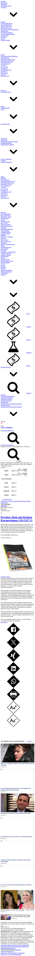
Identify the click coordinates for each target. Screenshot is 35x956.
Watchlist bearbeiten (6, 401)
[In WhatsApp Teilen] (13, 687)
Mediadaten (18, 950)
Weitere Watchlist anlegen (8, 396)
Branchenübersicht (6, 92)
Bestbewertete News (6, 26)
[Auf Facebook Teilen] (13, 635)
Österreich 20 (4, 73)
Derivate (28, 339)
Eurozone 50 (4, 68)
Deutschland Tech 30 (6, 62)
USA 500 (3, 65)
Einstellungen (4, 402)
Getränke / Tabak (5, 233)
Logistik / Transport (6, 253)
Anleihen (28, 326)
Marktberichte (4, 31)
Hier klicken (4, 622)
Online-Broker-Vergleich (7, 144)
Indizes (3, 54)
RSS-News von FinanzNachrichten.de (11, 954)
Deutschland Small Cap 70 (8, 59)
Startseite (3, 1)
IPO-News (3, 37)
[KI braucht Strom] (17, 575)
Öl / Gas (3, 264)
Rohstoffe (3, 267)
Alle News (3, 7)
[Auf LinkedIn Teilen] (13, 674)
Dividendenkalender (6, 143)
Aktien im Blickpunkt (6, 23)
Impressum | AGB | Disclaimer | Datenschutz (13, 953)
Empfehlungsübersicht (7, 32)
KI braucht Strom (5, 577)
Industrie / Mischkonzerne (8, 244)
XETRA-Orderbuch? (6, 162)
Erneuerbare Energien (6, 226)
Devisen (28, 365)
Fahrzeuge (3, 227)
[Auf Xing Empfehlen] (13, 661)
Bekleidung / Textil (6, 217)
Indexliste (3, 178)
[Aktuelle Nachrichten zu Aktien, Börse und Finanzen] (7, 430)
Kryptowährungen (6, 367)
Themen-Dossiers (5, 40)
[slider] (3, 511)
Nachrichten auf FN (6, 6)
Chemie (3, 220)
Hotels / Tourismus (6, 241)
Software (3, 268)
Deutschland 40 (5, 57)
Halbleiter (3, 235)
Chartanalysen (4, 35)
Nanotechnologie (5, 259)
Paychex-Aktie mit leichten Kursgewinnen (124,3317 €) (16, 519)
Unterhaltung (4, 273)
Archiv (2, 109)
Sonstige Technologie (6, 270)
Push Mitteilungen (5, 504)
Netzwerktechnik (5, 262)
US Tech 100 (4, 67)
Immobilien (4, 243)
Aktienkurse (4, 138)
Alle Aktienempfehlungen (8, 34)
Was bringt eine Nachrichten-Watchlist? (11, 404)
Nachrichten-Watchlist (7, 397)
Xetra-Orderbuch (13, 945)
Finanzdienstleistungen (7, 229)
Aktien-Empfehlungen (17, 946)
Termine (3, 38)
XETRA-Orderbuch (6, 159)
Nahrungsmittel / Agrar (7, 261)
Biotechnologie (5, 218)
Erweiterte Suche (5, 124)
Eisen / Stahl (4, 223)
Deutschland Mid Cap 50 (7, 61)
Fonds (27, 313)
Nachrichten (4, 3)
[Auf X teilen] (13, 648)
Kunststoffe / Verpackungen (8, 252)
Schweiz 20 (4, 71)
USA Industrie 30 (5, 64)
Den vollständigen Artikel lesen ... (10, 535)
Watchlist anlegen (5, 405)
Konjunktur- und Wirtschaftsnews (10, 29)
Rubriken (3, 22)
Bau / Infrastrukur (5, 215)
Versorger (3, 274)
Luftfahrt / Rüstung (6, 255)
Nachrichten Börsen (6, 946)
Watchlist (28, 393)
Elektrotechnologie (6, 224)
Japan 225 (3, 74)
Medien (3, 106)
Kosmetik (3, 250)
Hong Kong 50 (5, 76)
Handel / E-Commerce (7, 237)
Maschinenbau (4, 256)
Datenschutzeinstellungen (7, 950)
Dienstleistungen (5, 221)
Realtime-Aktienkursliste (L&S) (9, 141)
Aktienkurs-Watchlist (6, 399)
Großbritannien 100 (6, 70)
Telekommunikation (6, 271)
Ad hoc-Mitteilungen (6, 25)
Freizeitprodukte (5, 230)
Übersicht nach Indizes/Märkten (9, 56)
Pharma (3, 265)
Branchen (3, 90)
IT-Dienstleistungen (6, 247)
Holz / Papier (4, 240)
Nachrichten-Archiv (10, 948)
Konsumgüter (4, 249)
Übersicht (3, 160)
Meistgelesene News (6, 28)
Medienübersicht (5, 108)
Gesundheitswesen (6, 232)
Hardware (3, 238)
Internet (3, 246)
